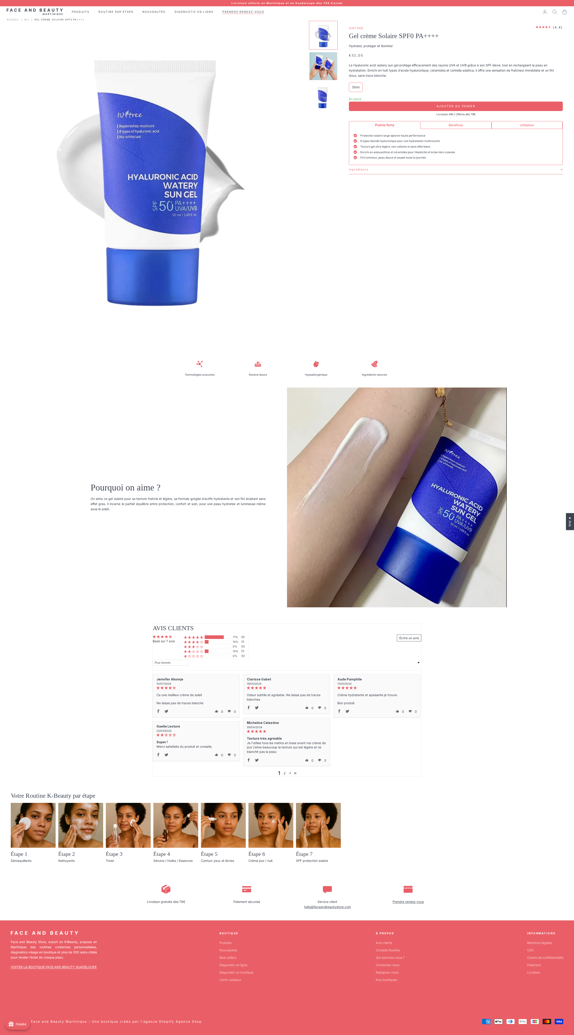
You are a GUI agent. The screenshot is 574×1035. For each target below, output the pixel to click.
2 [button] (285, 773)
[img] (196, 688)
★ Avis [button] (570, 521)
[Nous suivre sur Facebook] (13, 1001)
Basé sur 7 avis (164, 641)
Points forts (384, 125)
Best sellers (228, 957)
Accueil (13, 19)
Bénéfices (456, 125)
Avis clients (384, 943)
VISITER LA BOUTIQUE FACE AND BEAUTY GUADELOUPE (54, 967)
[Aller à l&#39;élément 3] (323, 97)
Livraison (533, 972)
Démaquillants (21, 861)
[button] (193, 637)
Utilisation (527, 125)
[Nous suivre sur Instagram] (24, 1001)
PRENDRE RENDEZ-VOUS (243, 11)
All (27, 19)
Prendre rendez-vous (408, 902)
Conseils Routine (388, 950)
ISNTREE (356, 28)
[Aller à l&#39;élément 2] (323, 66)
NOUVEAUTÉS (154, 11)
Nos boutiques (386, 980)
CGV (530, 950)
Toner (110, 861)
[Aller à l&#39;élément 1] (323, 35)
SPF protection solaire (312, 861)
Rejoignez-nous (387, 972)
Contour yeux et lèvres (217, 861)
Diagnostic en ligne (233, 965)
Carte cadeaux (230, 980)
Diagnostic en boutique (236, 972)
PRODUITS (80, 11)
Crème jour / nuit (260, 861)
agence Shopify (158, 1021)
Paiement (534, 965)
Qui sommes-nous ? (390, 957)
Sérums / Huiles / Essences (173, 861)
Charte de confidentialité (545, 957)
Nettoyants (66, 861)
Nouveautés (228, 950)
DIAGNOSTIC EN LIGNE (194, 11)
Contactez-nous (387, 965)
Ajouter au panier (456, 106)
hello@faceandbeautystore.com (327, 907)
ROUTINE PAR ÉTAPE (115, 11)
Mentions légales (539, 943)
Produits (226, 943)
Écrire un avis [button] (409, 638)
